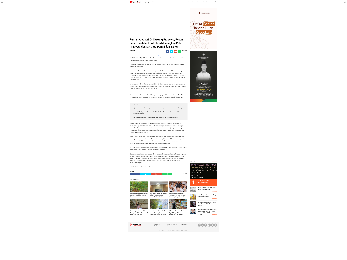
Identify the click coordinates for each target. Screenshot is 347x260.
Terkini (199, 2)
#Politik (151, 166)
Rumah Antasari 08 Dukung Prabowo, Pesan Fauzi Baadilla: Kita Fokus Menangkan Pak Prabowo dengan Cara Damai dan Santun (156, 43)
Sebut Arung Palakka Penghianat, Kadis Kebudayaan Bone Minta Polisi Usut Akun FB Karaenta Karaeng (207, 212)
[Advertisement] (159, 20)
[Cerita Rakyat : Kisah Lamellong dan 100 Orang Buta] (193, 196)
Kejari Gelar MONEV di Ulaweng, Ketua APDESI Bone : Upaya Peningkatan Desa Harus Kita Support (158, 108)
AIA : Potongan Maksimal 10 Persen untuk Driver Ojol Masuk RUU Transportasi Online (155, 117)
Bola (168, 226)
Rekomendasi (213, 2)
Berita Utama (191, 2)
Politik (147, 36)
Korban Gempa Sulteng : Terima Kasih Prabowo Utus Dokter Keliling (207, 203)
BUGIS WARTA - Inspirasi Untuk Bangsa (178, 230)
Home (131, 36)
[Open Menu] (2, 2)
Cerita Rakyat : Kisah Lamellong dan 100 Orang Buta (207, 195)
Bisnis (155, 226)
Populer (205, 2)
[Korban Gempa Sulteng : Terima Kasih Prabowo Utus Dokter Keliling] (193, 204)
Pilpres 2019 (184, 224)
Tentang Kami (157, 224)
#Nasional (143, 166)
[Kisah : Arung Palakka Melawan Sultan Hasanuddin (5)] (193, 189)
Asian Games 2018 (172, 224)
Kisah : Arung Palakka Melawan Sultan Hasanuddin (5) (207, 188)
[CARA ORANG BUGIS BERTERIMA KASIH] (203, 171)
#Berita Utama (134, 166)
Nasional (143, 36)
